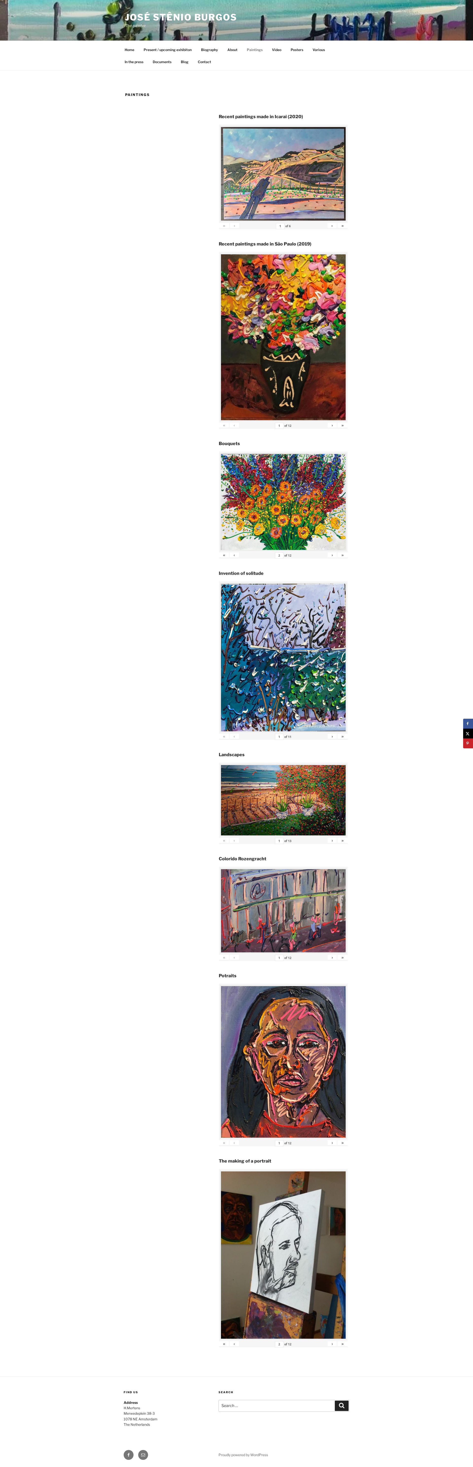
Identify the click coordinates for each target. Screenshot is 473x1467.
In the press (134, 62)
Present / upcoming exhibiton (168, 50)
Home (129, 50)
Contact (204, 62)
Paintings (255, 50)
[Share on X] (468, 733)
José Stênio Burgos (181, 17)
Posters (297, 50)
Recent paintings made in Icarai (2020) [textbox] (261, 116)
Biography (209, 50)
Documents (162, 62)
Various (319, 50)
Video (276, 50)
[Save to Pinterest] (468, 743)
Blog (184, 62)
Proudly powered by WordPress (243, 1455)
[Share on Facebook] (468, 724)
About (232, 50)
